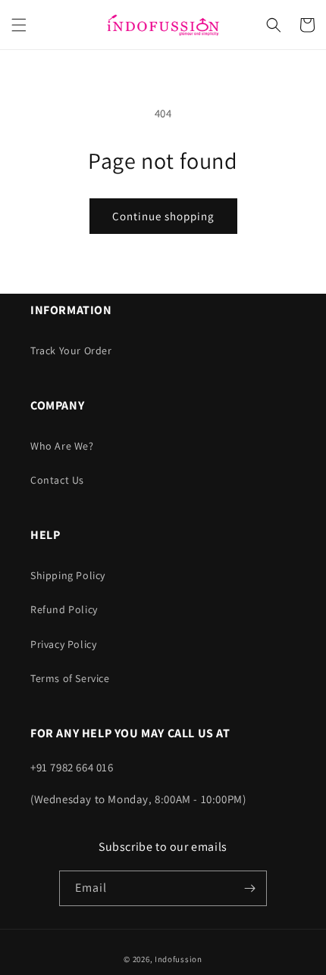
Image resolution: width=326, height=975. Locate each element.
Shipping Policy (67, 575)
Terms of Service (70, 678)
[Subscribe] (249, 888)
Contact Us (57, 480)
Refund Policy (64, 609)
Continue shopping (163, 216)
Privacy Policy (63, 644)
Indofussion (178, 959)
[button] (19, 25)
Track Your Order (71, 350)
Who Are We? (62, 446)
